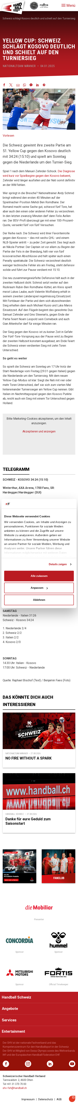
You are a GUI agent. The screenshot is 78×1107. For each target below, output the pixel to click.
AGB (59, 1099)
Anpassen (37, 587)
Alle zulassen (39, 575)
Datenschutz (45, 1099)
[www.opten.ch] (72, 1101)
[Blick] (19, 866)
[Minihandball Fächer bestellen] (58, 866)
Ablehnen (39, 599)
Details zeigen (58, 564)
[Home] (12, 7)
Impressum (28, 1099)
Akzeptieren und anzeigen (39, 431)
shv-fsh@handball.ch (15, 1088)
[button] (68, 5)
